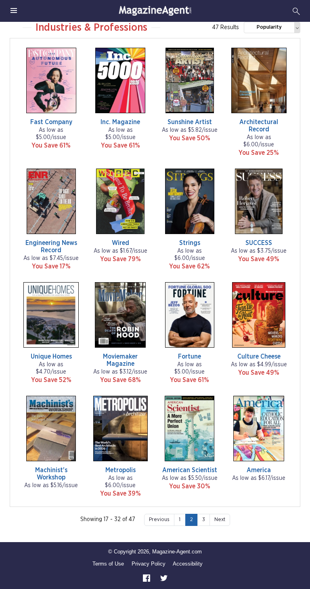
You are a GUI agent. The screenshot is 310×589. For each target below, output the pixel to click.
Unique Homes (51, 356)
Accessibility (188, 564)
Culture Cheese (259, 356)
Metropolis (120, 470)
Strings (189, 243)
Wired (120, 243)
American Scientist (189, 470)
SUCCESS (258, 243)
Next (219, 519)
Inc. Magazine (120, 122)
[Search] (296, 11)
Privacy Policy (148, 564)
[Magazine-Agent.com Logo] (155, 11)
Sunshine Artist (190, 122)
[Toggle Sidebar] (14, 11)
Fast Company (51, 122)
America (259, 470)
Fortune (189, 356)
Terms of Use (108, 564)
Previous (159, 519)
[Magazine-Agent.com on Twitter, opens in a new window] (164, 578)
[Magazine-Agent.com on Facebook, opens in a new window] (147, 578)
